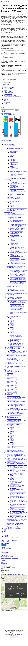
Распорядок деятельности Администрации (13, 287)
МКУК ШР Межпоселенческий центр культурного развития (18, 492)
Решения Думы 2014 (12, 377)
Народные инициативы (13, 199)
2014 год (12, 442)
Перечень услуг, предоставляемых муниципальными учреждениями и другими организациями (16, 526)
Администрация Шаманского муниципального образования (17, 284)
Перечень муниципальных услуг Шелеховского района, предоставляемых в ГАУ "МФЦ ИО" (17, 460)
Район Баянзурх (14, 162)
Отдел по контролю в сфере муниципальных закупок (17, 248)
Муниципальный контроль (13, 216)
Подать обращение (11, 354)
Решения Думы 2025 (12, 392)
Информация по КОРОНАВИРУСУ (16, 347)
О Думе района (10, 370)
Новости (8, 82)
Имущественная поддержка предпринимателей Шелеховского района (18, 312)
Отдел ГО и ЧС (13, 244)
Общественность (8, 394)
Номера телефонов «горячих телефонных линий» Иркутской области (17, 360)
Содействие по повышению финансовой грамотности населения (17, 356)
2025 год (12, 205)
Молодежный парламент (13, 371)
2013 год (12, 443)
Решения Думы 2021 (12, 386)
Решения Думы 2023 (12, 389)
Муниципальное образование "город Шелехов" (17, 181)
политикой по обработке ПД (17, 635)
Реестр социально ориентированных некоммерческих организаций (16, 266)
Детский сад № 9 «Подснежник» (18, 470)
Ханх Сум (12, 160)
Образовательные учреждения (17, 176)
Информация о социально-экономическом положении (14, 197)
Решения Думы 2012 (12, 374)
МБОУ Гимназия (14, 478)
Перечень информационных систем (16, 352)
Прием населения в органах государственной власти (17, 291)
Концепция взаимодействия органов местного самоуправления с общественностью (16, 399)
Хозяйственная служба (15, 264)
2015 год (12, 317)
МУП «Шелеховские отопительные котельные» (16, 495)
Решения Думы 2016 (12, 379)
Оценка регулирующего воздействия (16, 214)
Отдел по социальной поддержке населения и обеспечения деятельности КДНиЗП (18, 226)
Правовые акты (7, 416)
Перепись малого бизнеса (16, 314)
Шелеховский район (9, 144)
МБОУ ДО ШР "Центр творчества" (15, 487)
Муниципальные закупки (13, 348)
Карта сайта (4, 563)
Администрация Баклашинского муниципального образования (18, 281)
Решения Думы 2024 (12, 390)
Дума (5, 369)
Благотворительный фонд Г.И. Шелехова (17, 409)
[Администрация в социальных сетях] (1, 568)
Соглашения (10, 373)
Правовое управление (15, 221)
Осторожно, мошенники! (13, 365)
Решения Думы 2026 (12, 393)
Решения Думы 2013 (12, 375)
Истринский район (14, 168)
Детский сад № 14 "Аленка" (17, 473)
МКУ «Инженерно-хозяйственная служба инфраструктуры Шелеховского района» (18, 514)
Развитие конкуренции (15, 298)
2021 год (12, 325)
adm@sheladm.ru (5, 543)
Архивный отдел (14, 233)
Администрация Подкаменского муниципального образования (18, 279)
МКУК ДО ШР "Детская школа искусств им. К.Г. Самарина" (18, 510)
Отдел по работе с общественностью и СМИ (16, 256)
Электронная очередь (6, 566)
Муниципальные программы (14, 316)
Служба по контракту (12, 358)
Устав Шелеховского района (14, 419)
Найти (16, 110)
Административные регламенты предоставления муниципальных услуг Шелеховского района (17, 455)
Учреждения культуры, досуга (17, 178)
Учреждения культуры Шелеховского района (15, 341)
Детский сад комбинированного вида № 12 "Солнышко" (18, 517)
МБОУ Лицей (13, 479)
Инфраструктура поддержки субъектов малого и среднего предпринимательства (17, 308)
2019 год (12, 323)
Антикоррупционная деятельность (12, 528)
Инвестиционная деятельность (14, 297)
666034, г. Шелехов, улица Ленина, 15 (10, 540)
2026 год (12, 206)
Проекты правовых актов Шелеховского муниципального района (17, 421)
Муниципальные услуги (10, 452)
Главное (9, 362)
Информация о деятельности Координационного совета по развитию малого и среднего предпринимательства (17, 303)
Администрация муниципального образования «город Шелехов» (18, 271)
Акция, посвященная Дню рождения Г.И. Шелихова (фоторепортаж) (16, 407)
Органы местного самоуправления (15, 268)
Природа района (14, 153)
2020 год (12, 324)
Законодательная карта (12, 417)
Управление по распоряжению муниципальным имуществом (17, 229)
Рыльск (11, 163)
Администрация (8, 212)
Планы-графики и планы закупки (18, 351)
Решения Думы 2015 (12, 378)
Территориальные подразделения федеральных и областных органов (18, 172)
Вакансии (9, 333)
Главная (3, 547)
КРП (5, 530)
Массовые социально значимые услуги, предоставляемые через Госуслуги (17, 519)
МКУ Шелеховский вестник (17, 485)
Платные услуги (11, 466)
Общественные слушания (13, 396)
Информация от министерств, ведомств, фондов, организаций (17, 367)
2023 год (12, 202)
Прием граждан (11, 289)
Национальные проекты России (15, 363)
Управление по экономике (16, 231)
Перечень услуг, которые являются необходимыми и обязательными (15, 522)
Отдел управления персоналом (17, 263)
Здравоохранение (14, 151)
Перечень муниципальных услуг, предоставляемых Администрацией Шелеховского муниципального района (17, 464)
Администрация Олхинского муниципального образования (17, 276)
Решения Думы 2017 (12, 381)
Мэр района (13, 218)
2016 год (12, 319)
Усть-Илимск (13, 167)
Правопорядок (10, 294)
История (9, 147)
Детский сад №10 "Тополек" (17, 471)
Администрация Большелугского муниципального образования (18, 273)
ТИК (5, 531)
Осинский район (14, 164)
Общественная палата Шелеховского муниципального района (16, 411)
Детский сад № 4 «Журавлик (17, 500)
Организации (10, 170)
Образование (13, 152)
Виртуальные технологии (16, 574)
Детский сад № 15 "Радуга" (17, 474)
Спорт (11, 156)
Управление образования (16, 222)
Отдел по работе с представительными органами (17, 258)
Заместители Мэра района (16, 220)
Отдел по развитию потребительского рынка (16, 261)
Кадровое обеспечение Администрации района (16, 335)
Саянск (11, 166)
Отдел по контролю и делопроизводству (15, 250)
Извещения (12, 350)
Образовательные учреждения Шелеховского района (17, 338)
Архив (2, 564)
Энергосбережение (11, 296)
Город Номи (13, 159)
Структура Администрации (14, 217)
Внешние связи (10, 158)
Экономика (12, 149)
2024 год (12, 204)
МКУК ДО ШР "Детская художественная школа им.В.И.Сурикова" (16, 483)
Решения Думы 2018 (12, 382)
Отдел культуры (14, 245)
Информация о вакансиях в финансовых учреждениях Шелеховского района (17, 345)
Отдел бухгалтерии (14, 235)
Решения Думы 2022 (12, 388)
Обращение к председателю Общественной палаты (17, 414)
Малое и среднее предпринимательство (17, 300)
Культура (12, 155)
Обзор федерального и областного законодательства (15, 446)
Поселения (9, 179)
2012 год (12, 444)
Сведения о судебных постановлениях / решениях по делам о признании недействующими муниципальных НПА (17, 450)
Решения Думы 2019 (12, 383)
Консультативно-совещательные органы (17, 293)
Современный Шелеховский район (15, 148)
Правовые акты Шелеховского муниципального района (14, 423)
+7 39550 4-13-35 (5, 541)
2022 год (12, 327)
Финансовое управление (16, 232)
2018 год (12, 321)
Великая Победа (11, 145)
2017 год (12, 320)
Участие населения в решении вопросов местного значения (17, 402)
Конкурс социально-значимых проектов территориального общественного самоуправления (17, 209)
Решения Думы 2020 (12, 385)
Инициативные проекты (13, 201)
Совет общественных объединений (16, 404)
